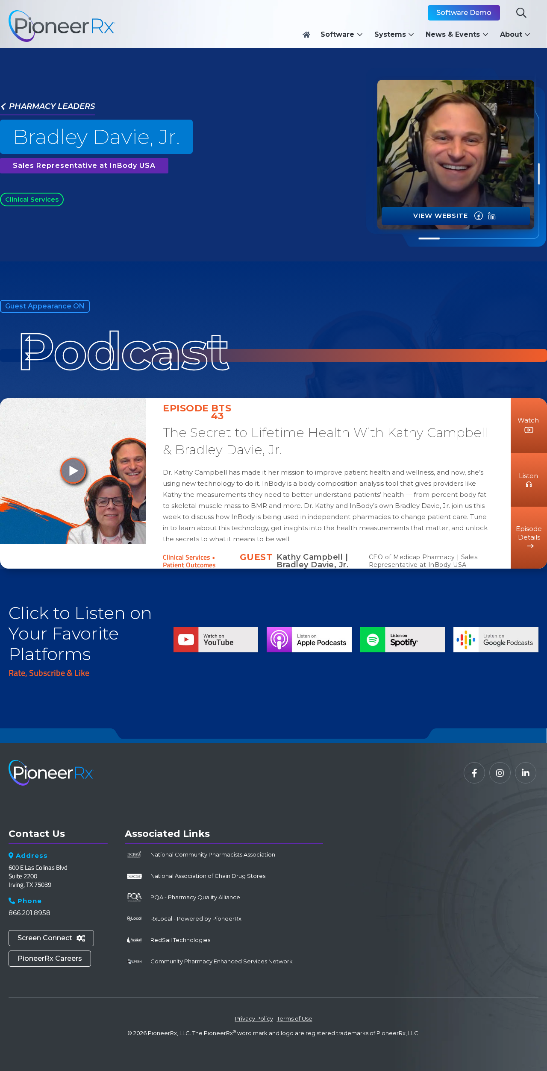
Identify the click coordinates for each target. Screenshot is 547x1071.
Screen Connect (51, 938)
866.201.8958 (29, 913)
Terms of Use (294, 1018)
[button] (344, 34)
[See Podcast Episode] (478, 215)
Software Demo (463, 13)
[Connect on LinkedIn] (492, 215)
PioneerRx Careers (50, 958)
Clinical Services (32, 199)
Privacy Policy (254, 1018)
